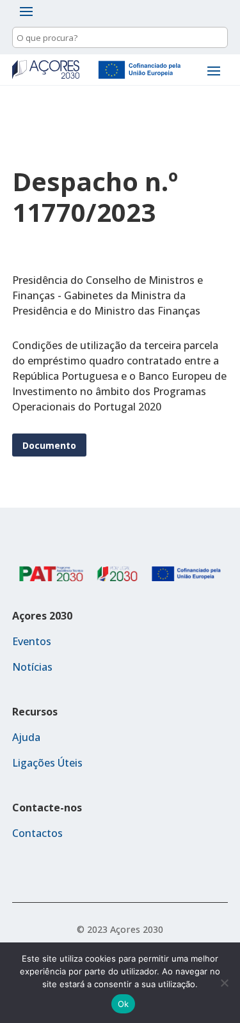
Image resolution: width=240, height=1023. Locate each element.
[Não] (224, 982)
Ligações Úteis (47, 763)
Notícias (32, 667)
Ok (123, 1004)
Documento (49, 445)
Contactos (37, 833)
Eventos (31, 641)
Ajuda (26, 737)
